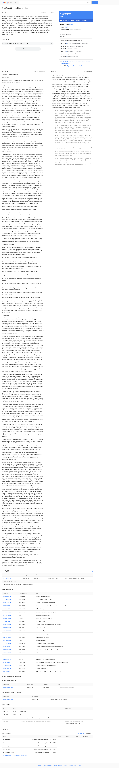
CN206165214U (7, 659)
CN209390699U (7, 649)
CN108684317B (7, 662)
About (39, 765)
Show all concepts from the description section (15, 755)
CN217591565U (7, 643)
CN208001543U (7, 602)
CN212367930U (7, 631)
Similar (85, 20)
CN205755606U (7, 624)
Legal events (72, 61)
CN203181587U (7, 627)
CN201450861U (7, 653)
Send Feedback (48, 765)
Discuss (83, 66)
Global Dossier (76, 66)
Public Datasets (58, 765)
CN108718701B (7, 605)
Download (82, 733)
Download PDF (66, 20)
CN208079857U (7, 668)
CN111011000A (7, 615)
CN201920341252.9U (8, 687)
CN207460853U (7, 596)
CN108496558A (7, 609)
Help (80, 765)
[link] (7, 739)
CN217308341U (7, 599)
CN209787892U (7, 618)
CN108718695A (7, 646)
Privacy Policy (73, 765)
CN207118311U (7, 665)
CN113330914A (7, 671)
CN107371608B (7, 621)
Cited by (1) (65, 61)
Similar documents (80, 61)
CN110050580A (7, 634)
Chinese (71, 24)
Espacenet (69, 66)
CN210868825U (7, 656)
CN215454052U (7, 640)
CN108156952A (7, 612)
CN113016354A (7, 578)
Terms (65, 765)
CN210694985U (7, 637)
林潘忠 (66, 27)
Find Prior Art (76, 20)
